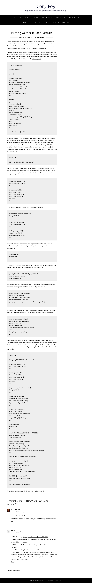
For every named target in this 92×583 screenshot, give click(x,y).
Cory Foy (46, 6)
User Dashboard (75, 18)
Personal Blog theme (56, 580)
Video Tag (65, 22)
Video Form (54, 22)
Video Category (41, 22)
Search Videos (60, 18)
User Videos (27, 22)
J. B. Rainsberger (16, 531)
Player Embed (47, 18)
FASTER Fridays (16, 18)
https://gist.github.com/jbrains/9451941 (35, 537)
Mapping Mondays (32, 18)
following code (36, 59)
